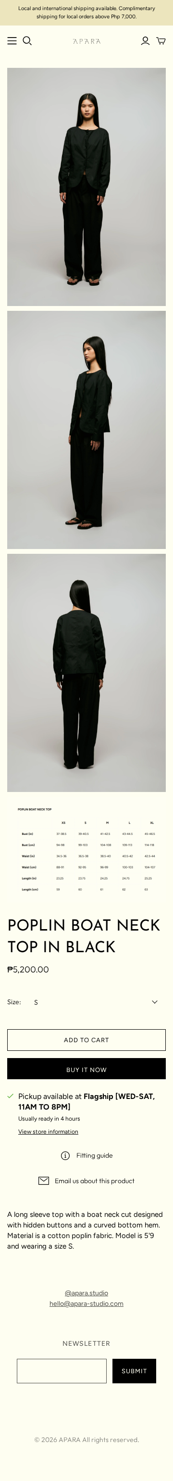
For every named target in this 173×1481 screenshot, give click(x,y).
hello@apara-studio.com (86, 1304)
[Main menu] (12, 41)
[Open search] (27, 41)
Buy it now (86, 1069)
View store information (48, 1131)
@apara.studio (86, 1293)
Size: (14, 1001)
